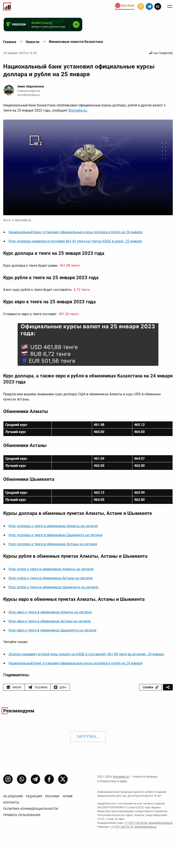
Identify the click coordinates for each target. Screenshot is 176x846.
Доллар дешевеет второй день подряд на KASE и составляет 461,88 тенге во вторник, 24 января (86, 654)
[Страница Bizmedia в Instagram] (8, 779)
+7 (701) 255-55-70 (121, 826)
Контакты (11, 802)
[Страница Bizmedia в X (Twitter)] (63, 779)
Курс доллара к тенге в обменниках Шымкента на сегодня (56, 535)
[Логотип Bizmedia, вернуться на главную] (7, 6)
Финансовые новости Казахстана (76, 42)
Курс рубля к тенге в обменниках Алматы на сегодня (51, 569)
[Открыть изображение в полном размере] (88, 167)
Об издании (13, 796)
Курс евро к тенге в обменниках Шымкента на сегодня (52, 630)
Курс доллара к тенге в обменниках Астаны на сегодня (53, 544)
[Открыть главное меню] (170, 6)
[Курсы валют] (140, 6)
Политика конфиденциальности (30, 808)
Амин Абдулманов (30, 86)
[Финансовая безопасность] (124, 6)
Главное (9, 42)
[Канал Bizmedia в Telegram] (35, 779)
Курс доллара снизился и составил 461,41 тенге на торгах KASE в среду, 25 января (75, 241)
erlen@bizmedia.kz (145, 826)
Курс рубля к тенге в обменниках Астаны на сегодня (51, 578)
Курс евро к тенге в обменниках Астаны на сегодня (50, 621)
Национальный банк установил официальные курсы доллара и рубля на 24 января (76, 663)
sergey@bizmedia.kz (161, 822)
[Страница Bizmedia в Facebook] (49, 779)
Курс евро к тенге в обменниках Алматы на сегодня (50, 612)
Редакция (34, 796)
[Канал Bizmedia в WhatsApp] (21, 779)
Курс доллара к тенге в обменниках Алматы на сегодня (53, 526)
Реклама (52, 796)
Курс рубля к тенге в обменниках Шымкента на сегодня (53, 587)
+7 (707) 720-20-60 (135, 822)
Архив (68, 796)
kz (157, 6)
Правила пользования (21, 814)
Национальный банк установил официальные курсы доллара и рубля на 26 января (76, 232)
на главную (163, 53)
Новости (32, 42)
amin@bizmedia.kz (28, 95)
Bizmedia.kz (77, 110)
